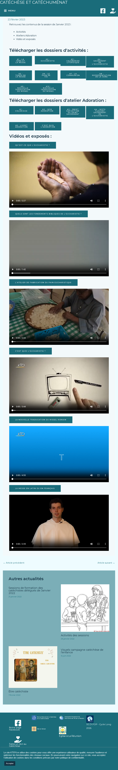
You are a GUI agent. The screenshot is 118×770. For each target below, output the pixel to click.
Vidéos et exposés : (30, 136)
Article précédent (13, 563)
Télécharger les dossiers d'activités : (48, 50)
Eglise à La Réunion (70, 736)
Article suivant (106, 563)
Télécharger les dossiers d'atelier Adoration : (57, 100)
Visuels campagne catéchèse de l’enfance (82, 651)
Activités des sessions (75, 635)
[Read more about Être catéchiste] (33, 667)
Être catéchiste (18, 691)
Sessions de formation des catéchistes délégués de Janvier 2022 (30, 590)
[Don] (113, 11)
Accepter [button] (10, 763)
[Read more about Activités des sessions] (85, 607)
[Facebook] (103, 11)
